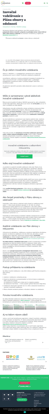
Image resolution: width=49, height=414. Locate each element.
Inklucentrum (6, 26)
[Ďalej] (43, 342)
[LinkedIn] (8, 398)
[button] (44, 3)
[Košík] (22, 3)
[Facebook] (4, 394)
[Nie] (47, 410)
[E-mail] (12, 394)
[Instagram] (4, 398)
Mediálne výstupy (21, 26)
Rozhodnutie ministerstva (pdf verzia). (34, 238)
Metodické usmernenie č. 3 (10, 35)
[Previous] (6, 342)
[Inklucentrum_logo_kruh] (5, 3)
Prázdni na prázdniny (10, 339)
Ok (24, 412)
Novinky (13, 26)
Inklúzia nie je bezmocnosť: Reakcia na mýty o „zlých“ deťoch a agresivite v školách (34, 341)
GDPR (35, 406)
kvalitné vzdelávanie (23, 190)
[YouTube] (8, 394)
